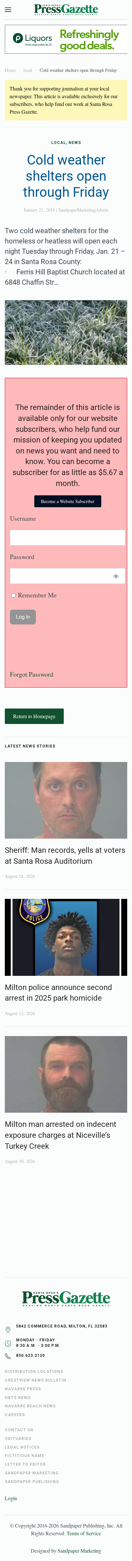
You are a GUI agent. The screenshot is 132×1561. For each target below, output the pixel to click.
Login (11, 1498)
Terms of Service (84, 1533)
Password (22, 556)
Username (23, 518)
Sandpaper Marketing (79, 1550)
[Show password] (116, 576)
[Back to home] (66, 9)
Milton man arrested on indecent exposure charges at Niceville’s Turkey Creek (60, 1135)
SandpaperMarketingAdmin (83, 210)
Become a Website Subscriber (68, 501)
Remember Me (36, 595)
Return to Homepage (34, 716)
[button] (8, 9)
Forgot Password (31, 674)
